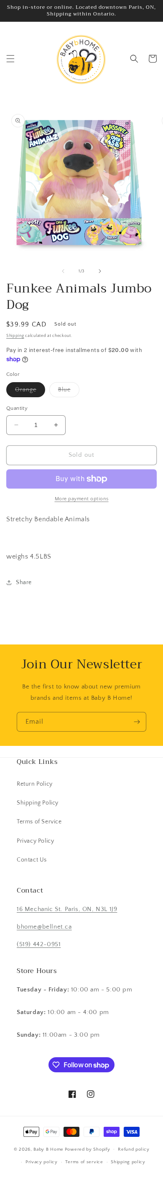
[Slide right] (100, 271)
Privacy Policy (35, 841)
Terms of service (84, 1161)
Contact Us (32, 860)
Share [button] (24, 582)
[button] (10, 58)
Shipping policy (128, 1161)
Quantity (17, 408)
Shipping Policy (38, 803)
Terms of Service (39, 821)
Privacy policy (41, 1161)
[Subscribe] (136, 722)
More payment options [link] (82, 499)
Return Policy (35, 784)
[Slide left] (63, 271)
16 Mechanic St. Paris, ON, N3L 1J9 (67, 909)
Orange (30, 391)
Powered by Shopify (87, 1149)
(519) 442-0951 (39, 944)
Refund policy (133, 1149)
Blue (68, 391)
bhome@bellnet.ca (44, 926)
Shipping (15, 336)
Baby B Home (48, 1149)
